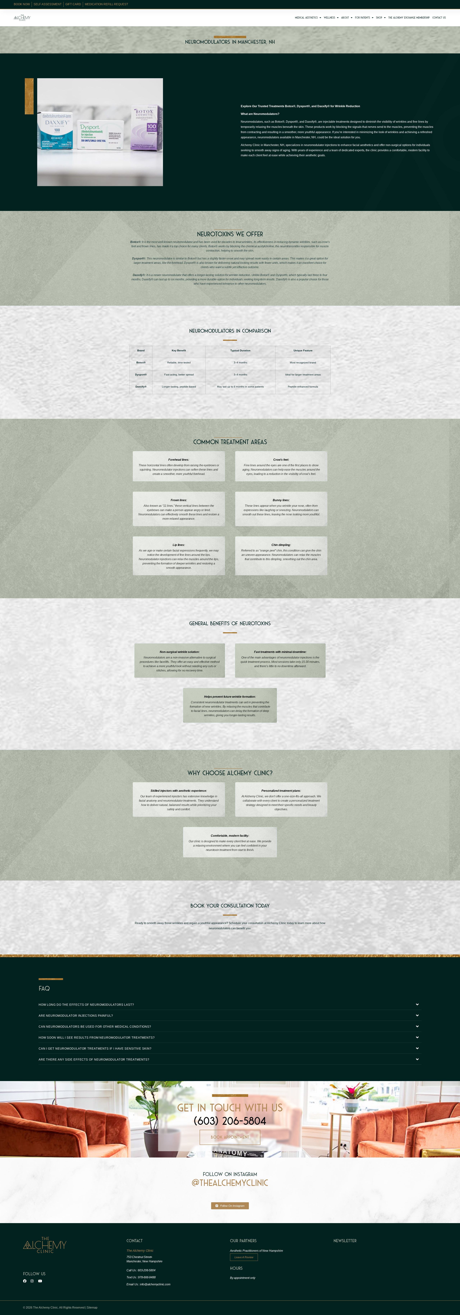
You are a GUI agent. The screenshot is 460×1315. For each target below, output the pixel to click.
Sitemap (92, 1307)
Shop (379, 17)
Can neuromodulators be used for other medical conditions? (95, 1026)
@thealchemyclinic (230, 1183)
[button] (230, 1005)
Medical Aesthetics (306, 17)
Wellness (329, 17)
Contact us (439, 17)
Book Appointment (230, 1137)
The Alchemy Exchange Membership (409, 17)
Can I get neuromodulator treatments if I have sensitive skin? (95, 1048)
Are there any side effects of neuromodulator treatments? (94, 1059)
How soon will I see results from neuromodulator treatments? (97, 1037)
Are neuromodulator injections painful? (76, 1015)
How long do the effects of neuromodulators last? (86, 1004)
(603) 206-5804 (230, 1121)
